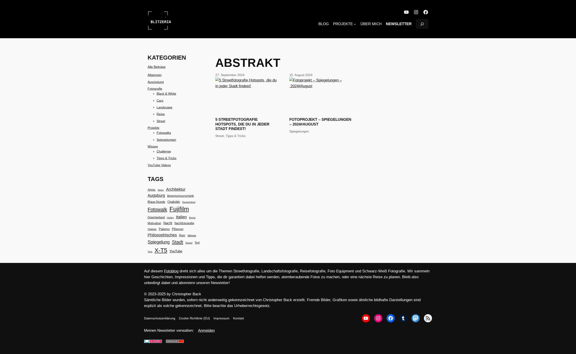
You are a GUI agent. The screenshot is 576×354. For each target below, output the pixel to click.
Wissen (153, 146)
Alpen (161, 190)
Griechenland (156, 217)
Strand (188, 243)
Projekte (153, 128)
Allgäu (151, 189)
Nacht (167, 223)
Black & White (166, 93)
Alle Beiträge (157, 67)
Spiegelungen (166, 139)
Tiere (150, 252)
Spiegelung (159, 242)
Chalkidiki (173, 202)
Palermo (164, 229)
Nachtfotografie (184, 223)
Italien (181, 217)
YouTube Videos (159, 165)
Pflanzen (177, 229)
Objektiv (152, 229)
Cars (160, 100)
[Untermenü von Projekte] (355, 24)
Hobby (170, 217)
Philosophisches (162, 235)
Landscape (164, 107)
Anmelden (206, 330)
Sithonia (191, 235)
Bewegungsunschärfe (180, 195)
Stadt (177, 242)
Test (197, 242)
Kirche (192, 217)
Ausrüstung (156, 82)
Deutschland (188, 202)
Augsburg (156, 195)
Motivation (154, 223)
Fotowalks (164, 132)
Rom (182, 235)
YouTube (175, 251)
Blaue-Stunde (156, 202)
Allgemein (155, 75)
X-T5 (161, 250)
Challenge (164, 151)
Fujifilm (179, 209)
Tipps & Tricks (166, 158)
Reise (161, 114)
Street (161, 121)
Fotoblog (171, 271)
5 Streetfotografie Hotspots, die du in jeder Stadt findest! (242, 124)
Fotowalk (157, 209)
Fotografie (155, 88)
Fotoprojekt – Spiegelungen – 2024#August (320, 121)
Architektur (175, 189)
